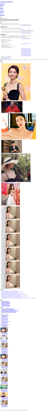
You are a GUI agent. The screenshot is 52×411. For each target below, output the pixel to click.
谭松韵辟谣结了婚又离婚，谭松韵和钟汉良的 (5, 302)
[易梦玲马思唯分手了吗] (10, 219)
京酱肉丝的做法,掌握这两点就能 (4, 382)
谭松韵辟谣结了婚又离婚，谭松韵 (4, 398)
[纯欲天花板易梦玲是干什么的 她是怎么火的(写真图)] (10, 260)
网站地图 (3, 3)
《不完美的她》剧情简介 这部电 (4, 325)
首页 (2, 18)
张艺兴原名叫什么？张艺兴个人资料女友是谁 (5, 306)
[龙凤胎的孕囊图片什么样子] (4, 404)
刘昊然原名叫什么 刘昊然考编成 (4, 397)
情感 (2, 10)
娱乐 (4, 18)
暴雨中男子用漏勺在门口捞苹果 (4, 391)
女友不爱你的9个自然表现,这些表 (4, 319)
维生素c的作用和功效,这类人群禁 (4, 374)
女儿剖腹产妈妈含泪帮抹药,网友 (4, 406)
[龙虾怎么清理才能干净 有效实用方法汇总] (4, 381)
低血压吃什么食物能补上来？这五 (4, 375)
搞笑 (0, 17)
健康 (1, 10)
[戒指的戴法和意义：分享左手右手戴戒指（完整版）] (5, 321)
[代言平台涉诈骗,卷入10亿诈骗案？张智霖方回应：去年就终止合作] (4, 389)
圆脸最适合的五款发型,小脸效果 (4, 332)
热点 (0, 16)
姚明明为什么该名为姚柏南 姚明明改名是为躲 (5, 303)
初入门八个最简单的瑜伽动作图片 (4, 360)
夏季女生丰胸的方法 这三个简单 (4, 340)
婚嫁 (0, 10)
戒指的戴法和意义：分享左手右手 (4, 323)
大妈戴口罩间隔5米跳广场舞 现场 (4, 390)
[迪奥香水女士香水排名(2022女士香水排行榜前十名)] (4, 347)
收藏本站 (5, 3)
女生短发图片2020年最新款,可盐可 (4, 334)
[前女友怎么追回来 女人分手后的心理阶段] (4, 318)
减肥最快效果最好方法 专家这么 (4, 359)
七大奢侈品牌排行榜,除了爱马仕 (4, 351)
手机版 (1, 3)
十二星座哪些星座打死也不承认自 (4, 368)
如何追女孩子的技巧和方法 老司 (4, 320)
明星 (5, 18)
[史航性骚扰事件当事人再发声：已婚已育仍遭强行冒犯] (11, 112)
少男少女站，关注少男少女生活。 (6, 1)
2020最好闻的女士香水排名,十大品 (4, 348)
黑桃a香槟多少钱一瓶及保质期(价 (4, 352)
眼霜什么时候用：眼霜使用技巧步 (4, 326)
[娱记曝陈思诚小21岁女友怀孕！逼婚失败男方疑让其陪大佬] (11, 152)
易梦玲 (2, 62)
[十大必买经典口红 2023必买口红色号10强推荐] (4, 324)
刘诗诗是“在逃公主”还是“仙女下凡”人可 (5, 304)
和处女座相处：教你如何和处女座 (4, 367)
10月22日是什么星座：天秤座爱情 (4, 366)
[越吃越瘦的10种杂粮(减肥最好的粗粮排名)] (4, 358)
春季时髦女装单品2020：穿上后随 (4, 315)
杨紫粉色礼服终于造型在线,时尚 (4, 317)
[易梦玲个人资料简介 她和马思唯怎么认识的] (10, 274)
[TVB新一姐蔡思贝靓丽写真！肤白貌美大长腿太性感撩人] (16, 100)
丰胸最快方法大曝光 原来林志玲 (4, 341)
